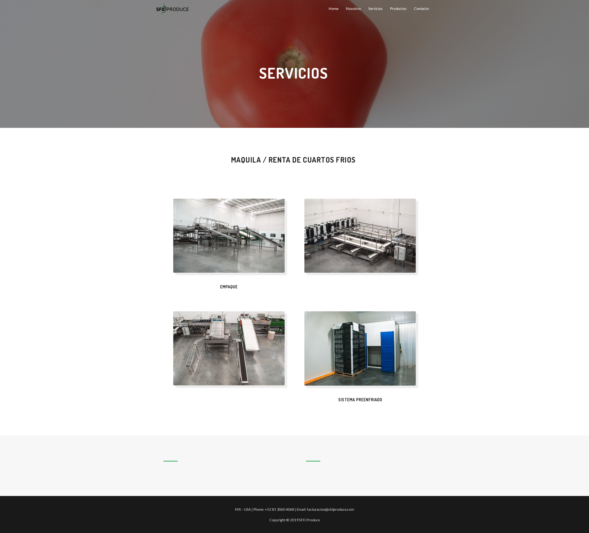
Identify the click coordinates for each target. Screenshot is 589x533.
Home (333, 8)
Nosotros (353, 8)
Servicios (375, 8)
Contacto (421, 8)
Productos (398, 8)
